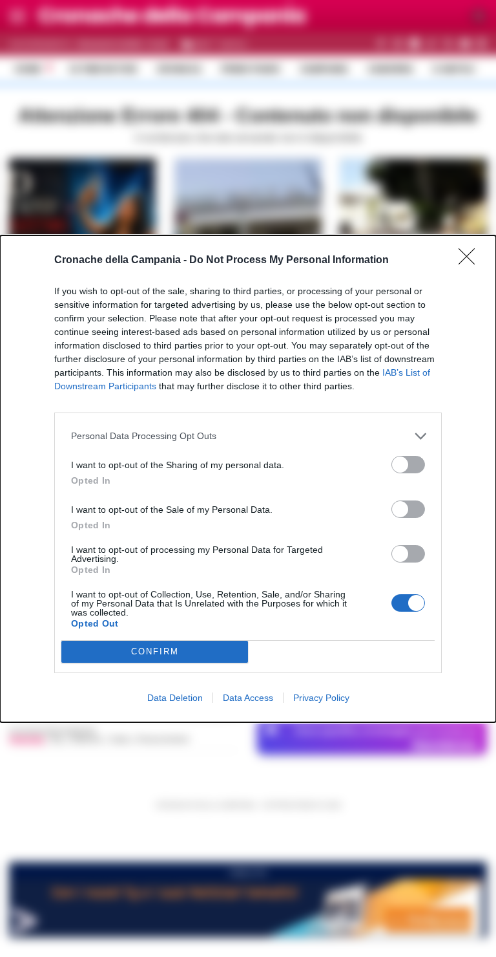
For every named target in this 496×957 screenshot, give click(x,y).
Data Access (248, 698)
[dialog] (248, 478)
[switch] (408, 464)
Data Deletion (175, 698)
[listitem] (248, 436)
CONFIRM (155, 651)
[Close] (471, 260)
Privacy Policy (321, 698)
